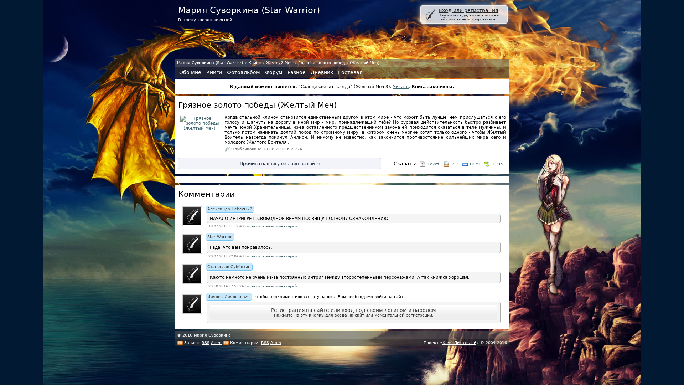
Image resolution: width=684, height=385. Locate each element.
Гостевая (350, 72)
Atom (216, 342)
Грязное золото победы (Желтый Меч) (338, 63)
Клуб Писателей (459, 342)
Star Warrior (219, 237)
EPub (498, 164)
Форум (274, 72)
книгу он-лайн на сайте (279, 163)
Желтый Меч (279, 63)
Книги (254, 63)
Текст (433, 164)
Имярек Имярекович (228, 296)
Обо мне (190, 72)
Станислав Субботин (228, 267)
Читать (401, 86)
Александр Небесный (229, 209)
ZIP (454, 164)
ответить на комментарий (272, 226)
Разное (296, 72)
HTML (475, 164)
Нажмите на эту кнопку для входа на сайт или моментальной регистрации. (353, 312)
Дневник (322, 72)
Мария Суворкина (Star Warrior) (210, 63)
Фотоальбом (243, 72)
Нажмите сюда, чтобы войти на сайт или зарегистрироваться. (469, 14)
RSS (205, 342)
